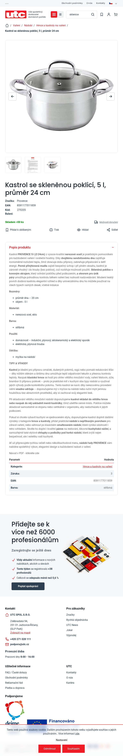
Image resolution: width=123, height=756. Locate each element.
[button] (111, 96)
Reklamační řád (14, 682)
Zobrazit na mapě (20, 632)
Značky (70, 614)
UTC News (72, 625)
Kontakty (100, 3)
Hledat (93, 14)
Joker (69, 630)
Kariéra (70, 682)
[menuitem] (60, 14)
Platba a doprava (15, 687)
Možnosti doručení (108, 222)
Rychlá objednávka (77, 619)
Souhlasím (73, 748)
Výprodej (71, 635)
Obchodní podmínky (72, 3)
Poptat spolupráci (28, 586)
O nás (89, 3)
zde (77, 733)
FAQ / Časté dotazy (16, 672)
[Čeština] (113, 3)
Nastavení (61, 740)
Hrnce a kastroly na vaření (97, 466)
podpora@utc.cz (19, 644)
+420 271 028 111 (20, 639)
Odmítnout (50, 748)
